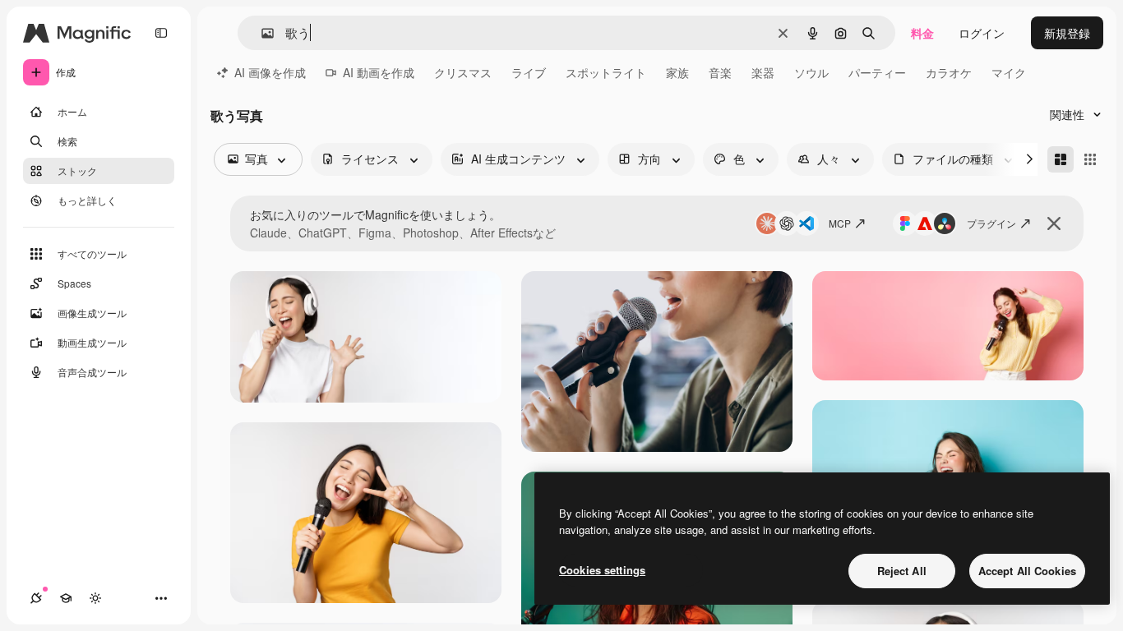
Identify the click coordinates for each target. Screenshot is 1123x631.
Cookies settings (602, 570)
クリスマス (463, 72)
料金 (922, 33)
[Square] (1090, 159)
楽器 (762, 72)
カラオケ (949, 72)
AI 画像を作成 (270, 72)
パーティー (877, 72)
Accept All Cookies (1027, 570)
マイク (1008, 72)
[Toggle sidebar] (161, 33)
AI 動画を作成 (378, 72)
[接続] (36, 598)
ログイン (982, 33)
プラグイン (991, 223)
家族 (677, 72)
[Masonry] (1060, 159)
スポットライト (606, 72)
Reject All (902, 570)
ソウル (811, 72)
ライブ (528, 72)
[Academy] (66, 598)
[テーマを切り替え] (95, 598)
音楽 (720, 72)
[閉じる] (1054, 223)
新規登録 (1067, 33)
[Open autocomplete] (261, 33)
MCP (840, 223)
